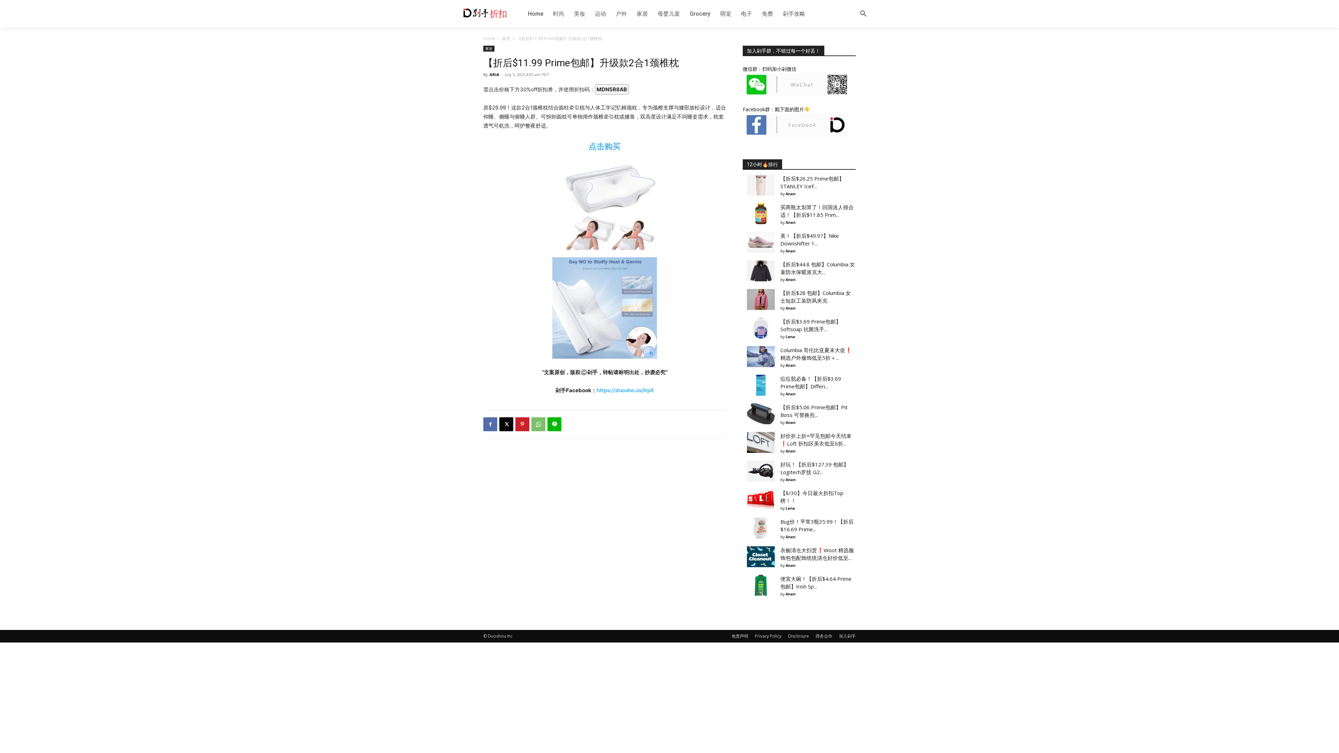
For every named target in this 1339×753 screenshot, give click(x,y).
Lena (790, 336)
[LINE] (554, 424)
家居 (506, 38)
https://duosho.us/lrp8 (625, 390)
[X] (506, 424)
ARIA (494, 74)
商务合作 (824, 636)
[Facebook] (490, 424)
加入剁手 (847, 636)
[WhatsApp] (538, 424)
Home (489, 38)
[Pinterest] (522, 424)
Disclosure (798, 636)
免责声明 (740, 636)
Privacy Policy (768, 636)
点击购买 (605, 146)
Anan (790, 193)
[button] (863, 14)
